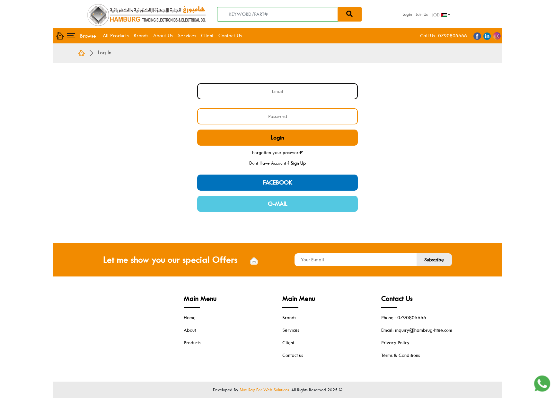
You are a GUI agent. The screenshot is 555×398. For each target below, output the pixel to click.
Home (190, 318)
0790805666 (452, 36)
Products (192, 343)
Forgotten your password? (277, 152)
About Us (163, 35)
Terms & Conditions (400, 355)
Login (407, 14)
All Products (116, 35)
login (277, 137)
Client (207, 35)
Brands (141, 35)
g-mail (277, 203)
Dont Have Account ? (277, 163)
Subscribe (434, 260)
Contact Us (230, 35)
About (190, 330)
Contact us (292, 355)
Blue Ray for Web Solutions (264, 389)
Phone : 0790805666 (403, 318)
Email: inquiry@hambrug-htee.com (416, 330)
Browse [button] (85, 36)
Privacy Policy (395, 343)
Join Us (422, 14)
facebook (277, 182)
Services (187, 35)
